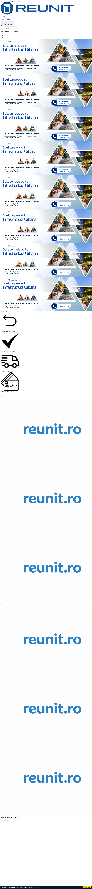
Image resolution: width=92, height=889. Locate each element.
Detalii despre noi (11, 351)
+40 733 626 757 (7, 28)
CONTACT (5, 29)
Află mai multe (12, 331)
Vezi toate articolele (5, 820)
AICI (19, 31)
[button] (3, 311)
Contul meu (6, 16)
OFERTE (3, 25)
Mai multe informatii (37, 887)
